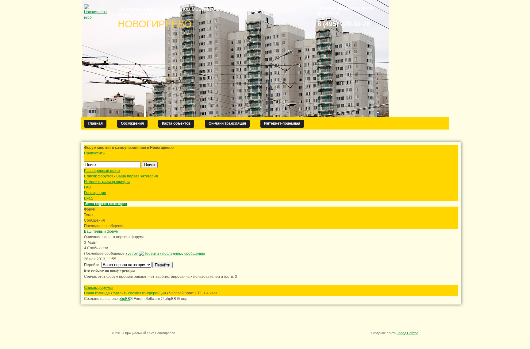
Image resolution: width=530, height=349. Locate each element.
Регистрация (95, 193)
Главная (95, 123)
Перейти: (92, 265)
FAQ (87, 187)
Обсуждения (132, 123)
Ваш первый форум (101, 231)
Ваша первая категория (137, 176)
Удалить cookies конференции (139, 293)
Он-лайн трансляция (227, 123)
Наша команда (97, 293)
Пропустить (94, 153)
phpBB (124, 299)
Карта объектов (176, 123)
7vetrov (131, 253)
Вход (88, 198)
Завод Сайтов (407, 333)
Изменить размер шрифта (107, 182)
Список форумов (98, 176)
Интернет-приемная (282, 123)
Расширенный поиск (102, 171)
